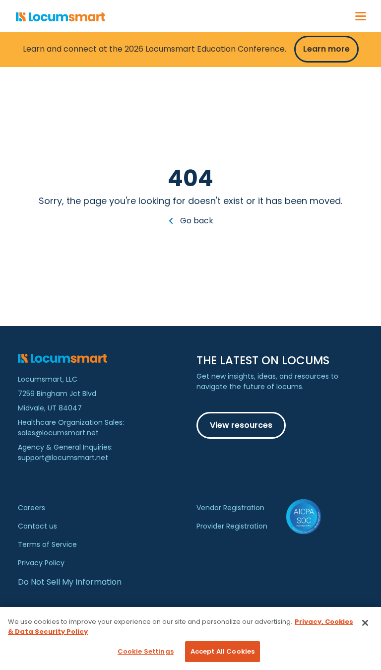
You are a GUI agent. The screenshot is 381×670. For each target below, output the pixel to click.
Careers (31, 508)
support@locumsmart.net (63, 458)
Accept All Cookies (222, 651)
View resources (241, 425)
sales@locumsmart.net (58, 433)
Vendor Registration (230, 508)
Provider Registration (231, 526)
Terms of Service (47, 544)
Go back (195, 220)
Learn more (326, 49)
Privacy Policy (41, 563)
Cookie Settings (146, 651)
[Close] (365, 623)
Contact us (37, 526)
